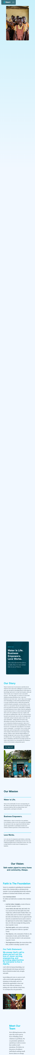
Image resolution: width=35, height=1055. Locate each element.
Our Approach (9, 747)
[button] (13, 2)
